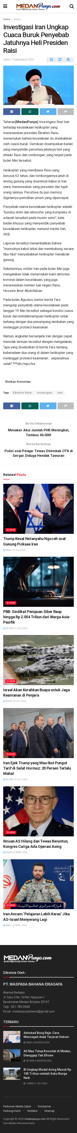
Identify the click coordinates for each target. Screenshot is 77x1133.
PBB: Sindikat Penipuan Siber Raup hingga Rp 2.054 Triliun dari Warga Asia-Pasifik (37, 616)
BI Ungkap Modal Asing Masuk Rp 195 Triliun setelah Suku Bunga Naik (47, 1074)
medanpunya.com (35, 1119)
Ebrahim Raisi (22, 392)
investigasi (44, 392)
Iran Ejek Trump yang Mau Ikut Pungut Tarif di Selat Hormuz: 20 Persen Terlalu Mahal (37, 768)
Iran (60, 392)
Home (6, 19)
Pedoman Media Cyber (17, 1106)
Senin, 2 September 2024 (18, 59)
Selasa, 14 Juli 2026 (16, 779)
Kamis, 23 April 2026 (16, 852)
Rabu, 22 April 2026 (16, 925)
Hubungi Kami (12, 1110)
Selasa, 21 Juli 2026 (16, 628)
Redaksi (32, 1110)
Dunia (17, 19)
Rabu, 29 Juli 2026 (15, 550)
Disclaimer (44, 1106)
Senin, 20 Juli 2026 (15, 701)
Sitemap (49, 1110)
